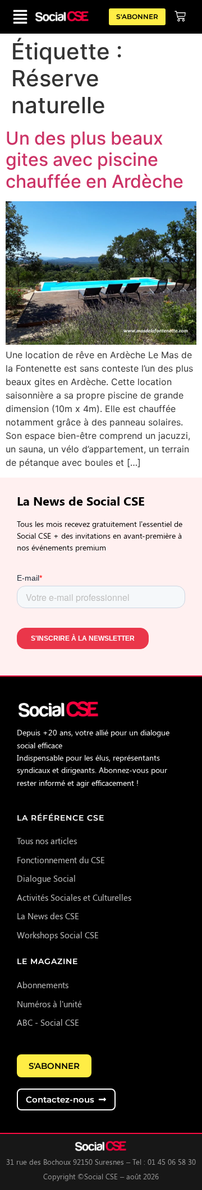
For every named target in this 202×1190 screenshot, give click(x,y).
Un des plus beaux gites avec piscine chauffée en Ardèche (94, 159)
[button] (20, 17)
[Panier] (180, 16)
